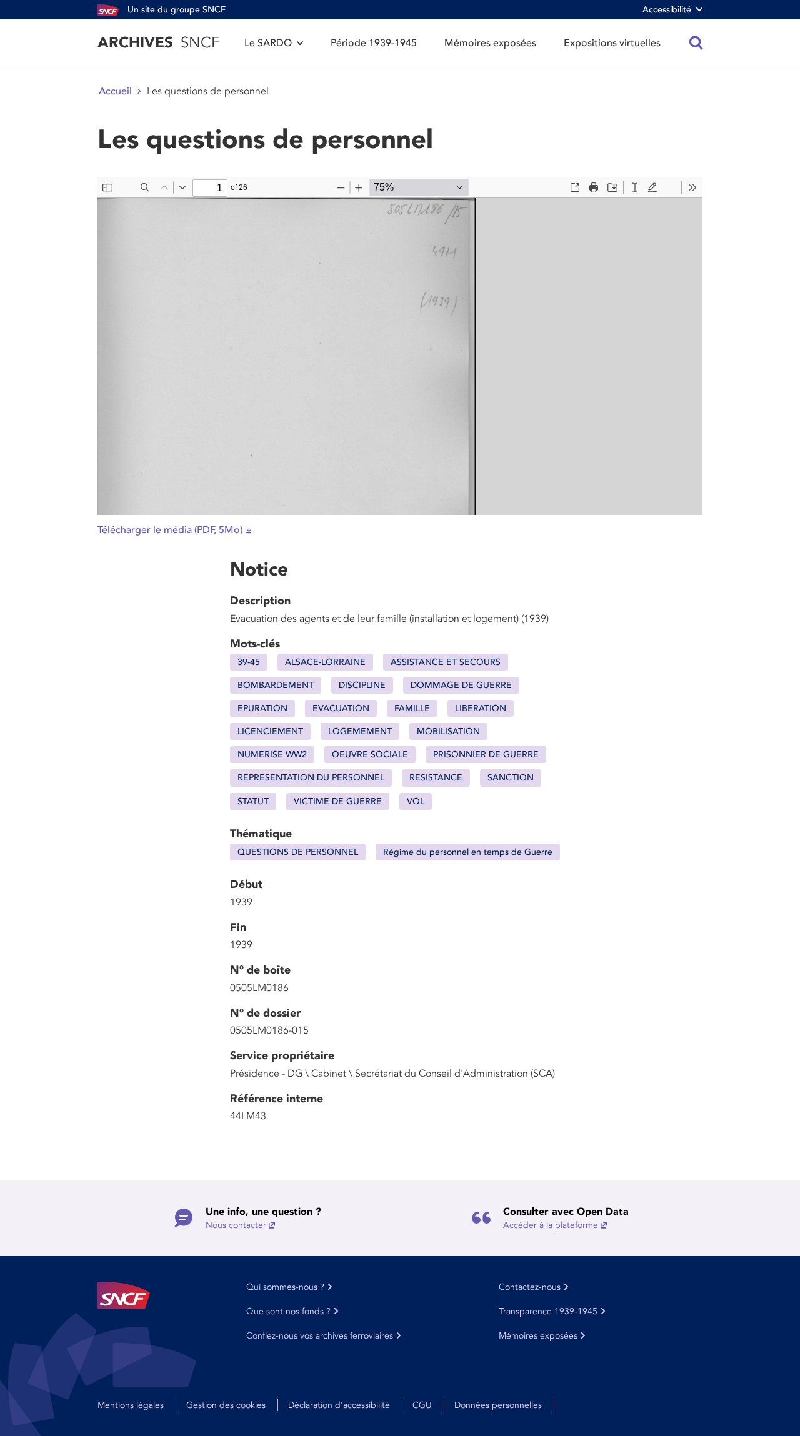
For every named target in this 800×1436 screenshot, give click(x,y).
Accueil (115, 91)
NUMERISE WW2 (272, 754)
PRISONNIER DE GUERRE (486, 754)
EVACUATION (340, 708)
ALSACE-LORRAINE (325, 662)
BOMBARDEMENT (276, 685)
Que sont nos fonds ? (288, 1311)
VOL (415, 801)
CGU (422, 1405)
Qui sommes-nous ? (285, 1287)
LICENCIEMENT (270, 731)
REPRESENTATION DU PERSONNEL (311, 777)
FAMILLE (412, 708)
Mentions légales (131, 1405)
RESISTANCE (435, 777)
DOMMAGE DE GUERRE (461, 685)
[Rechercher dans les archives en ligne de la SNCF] (696, 43)
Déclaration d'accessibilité (339, 1405)
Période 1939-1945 (374, 43)
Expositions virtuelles (612, 43)
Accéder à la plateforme (550, 1225)
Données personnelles (498, 1405)
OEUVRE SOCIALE (370, 754)
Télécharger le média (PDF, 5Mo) (170, 530)
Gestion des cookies (226, 1405)
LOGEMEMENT (360, 731)
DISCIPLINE (362, 685)
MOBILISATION (448, 731)
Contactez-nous (530, 1287)
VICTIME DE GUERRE (338, 801)
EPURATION (263, 708)
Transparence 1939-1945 (548, 1311)
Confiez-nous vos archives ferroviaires (319, 1335)
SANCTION (511, 777)
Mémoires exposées (490, 43)
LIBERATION (480, 708)
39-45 (249, 662)
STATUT (253, 801)
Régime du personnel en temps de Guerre (467, 852)
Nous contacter (236, 1225)
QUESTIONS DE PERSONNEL (298, 852)
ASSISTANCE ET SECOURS (446, 662)
